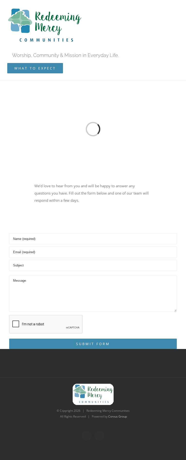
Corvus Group (117, 416)
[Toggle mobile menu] (175, 34)
